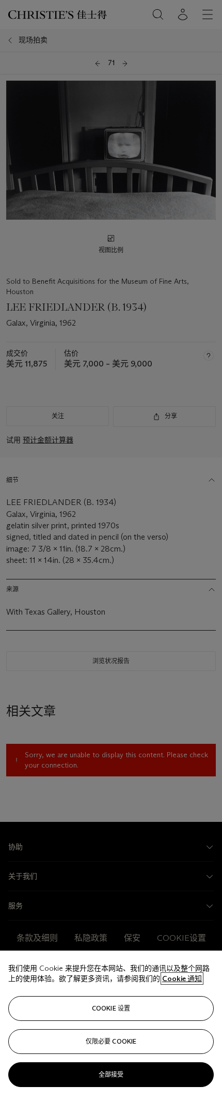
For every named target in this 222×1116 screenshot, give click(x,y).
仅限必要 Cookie (111, 1041)
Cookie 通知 (182, 978)
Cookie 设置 (111, 1008)
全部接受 (111, 1074)
